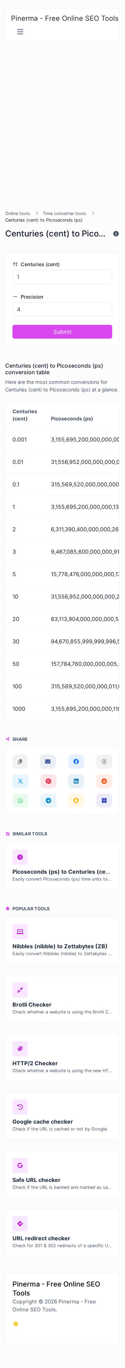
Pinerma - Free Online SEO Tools (64, 18)
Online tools (17, 213)
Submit (62, 331)
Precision (31, 297)
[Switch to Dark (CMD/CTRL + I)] (15, 1323)
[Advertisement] (62, 126)
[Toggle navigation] (20, 32)
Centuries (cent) (39, 264)
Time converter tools (64, 213)
